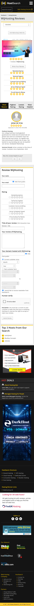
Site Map (20, 579)
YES (14, 159)
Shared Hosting (8, 473)
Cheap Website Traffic (10, 592)
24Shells (7, 341)
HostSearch (4, 15)
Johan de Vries (17, 123)
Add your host (8, 579)
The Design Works (9, 595)
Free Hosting (7, 480)
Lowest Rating (21, 106)
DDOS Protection (8, 599)
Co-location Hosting (9, 478)
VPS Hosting (19, 473)
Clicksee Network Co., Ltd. (16, 604)
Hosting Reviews (12, 15)
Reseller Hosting (24, 478)
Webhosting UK (8, 490)
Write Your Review (18, 66)
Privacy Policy (22, 582)
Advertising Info (8, 584)
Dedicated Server (20, 475)
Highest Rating (13, 106)
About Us (20, 584)
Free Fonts (7, 597)
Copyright (21, 586)
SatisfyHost (8, 335)
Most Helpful (30, 106)
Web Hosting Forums (24, 9)
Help (19, 581)
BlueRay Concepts (10, 338)
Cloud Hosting (7, 475)
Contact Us (21, 577)
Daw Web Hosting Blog (10, 594)
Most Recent (4, 106)
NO (19, 159)
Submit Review (7, 318)
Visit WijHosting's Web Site (17, 33)
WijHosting (20, 62)
